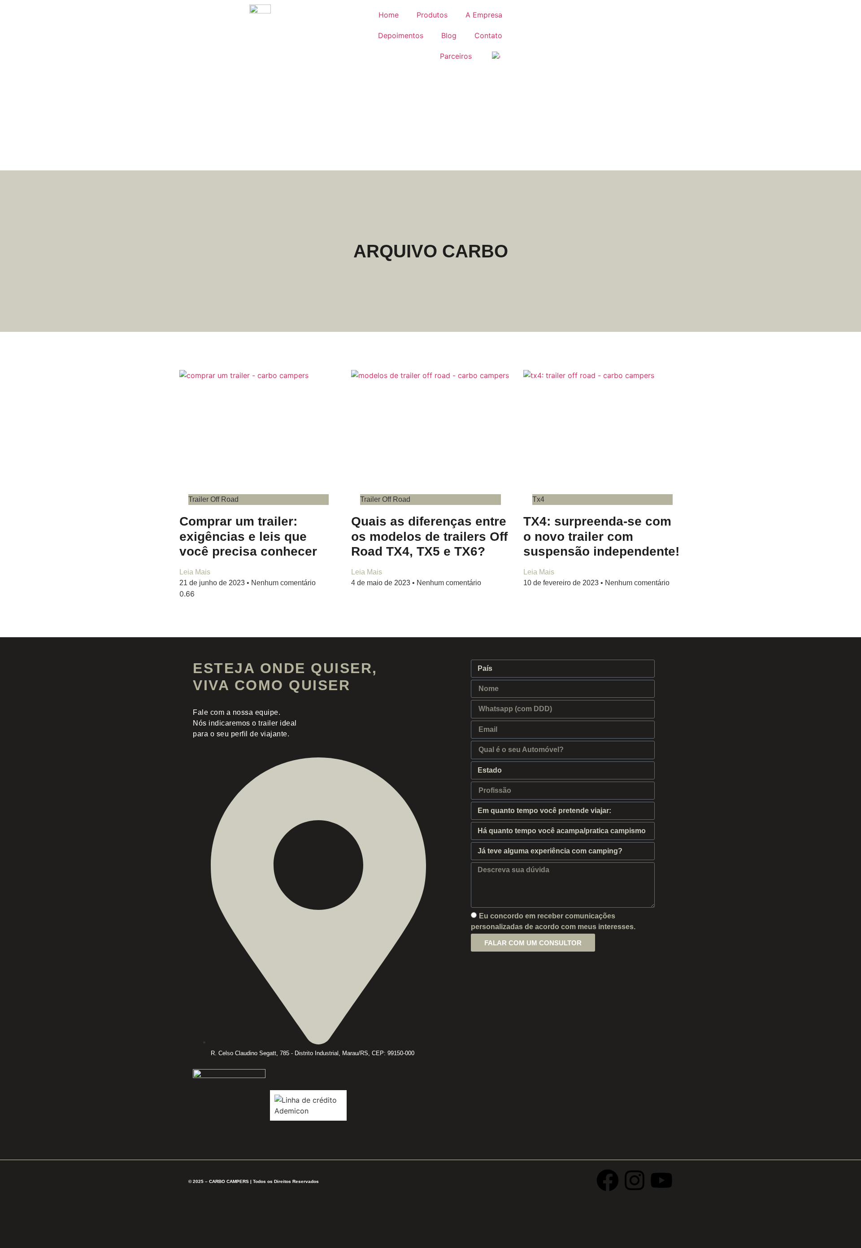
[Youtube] (661, 1180)
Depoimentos (400, 35)
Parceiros (456, 56)
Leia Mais (194, 572)
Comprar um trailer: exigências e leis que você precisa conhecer (248, 536)
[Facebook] (607, 1180)
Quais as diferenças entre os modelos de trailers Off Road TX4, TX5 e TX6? (429, 536)
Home (388, 14)
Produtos (432, 14)
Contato (488, 35)
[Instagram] (634, 1180)
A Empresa (483, 14)
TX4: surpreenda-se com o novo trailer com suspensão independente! (601, 536)
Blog (449, 35)
